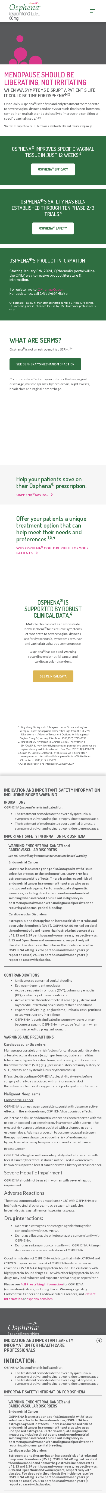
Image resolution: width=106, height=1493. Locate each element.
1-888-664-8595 (54, 293)
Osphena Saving (32, 495)
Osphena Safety (53, 228)
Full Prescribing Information (41, 1284)
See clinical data (53, 676)
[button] (99, 1340)
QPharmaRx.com (51, 289)
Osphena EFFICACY (53, 169)
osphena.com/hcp (39, 1299)
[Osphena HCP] (22, 11)
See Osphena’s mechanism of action (45, 364)
